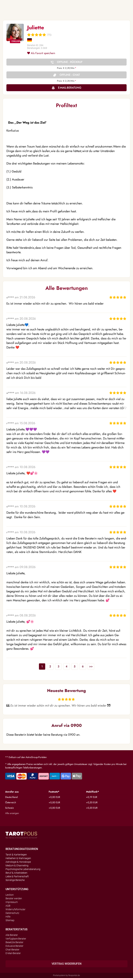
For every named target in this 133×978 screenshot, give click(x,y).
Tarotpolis (21, 835)
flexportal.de (74, 975)
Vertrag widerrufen (66, 963)
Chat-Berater (12, 949)
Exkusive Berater (14, 946)
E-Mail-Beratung (69, 88)
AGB (8, 905)
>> (91, 666)
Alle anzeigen (12, 813)
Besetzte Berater (14, 942)
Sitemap (10, 920)
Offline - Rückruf (69, 62)
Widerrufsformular (15, 909)
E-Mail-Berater (13, 953)
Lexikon (10, 894)
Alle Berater (12, 935)
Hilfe (8, 916)
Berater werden (14, 898)
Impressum (12, 902)
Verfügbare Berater (16, 938)
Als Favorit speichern (42, 53)
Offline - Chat (70, 75)
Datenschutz (12, 913)
